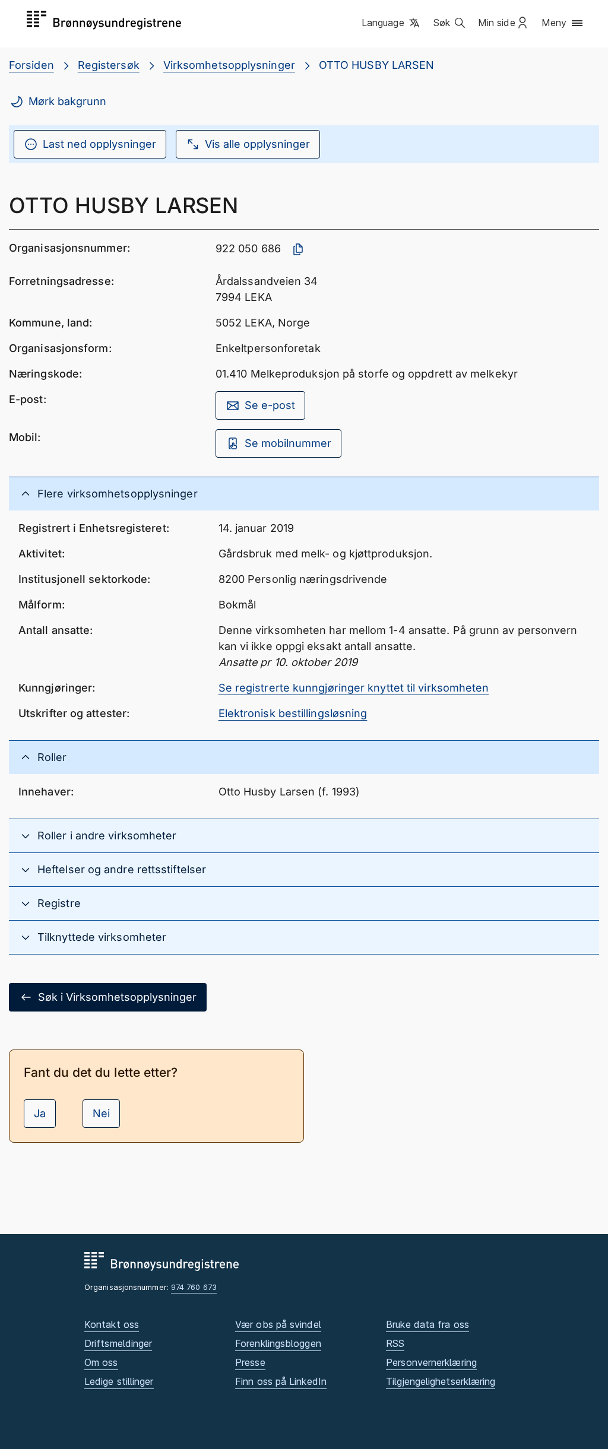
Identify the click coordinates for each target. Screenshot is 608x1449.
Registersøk (109, 65)
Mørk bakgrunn (67, 101)
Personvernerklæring (431, 1362)
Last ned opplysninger (99, 144)
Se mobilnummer (288, 443)
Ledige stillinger (119, 1381)
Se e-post (270, 405)
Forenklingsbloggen (278, 1343)
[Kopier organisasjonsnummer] (298, 249)
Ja (40, 1113)
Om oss (101, 1362)
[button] (392, 23)
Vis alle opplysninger (257, 144)
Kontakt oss (111, 1324)
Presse (250, 1362)
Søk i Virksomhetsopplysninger (117, 997)
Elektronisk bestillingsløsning (293, 713)
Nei (101, 1113)
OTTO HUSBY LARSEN (377, 65)
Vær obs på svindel (278, 1324)
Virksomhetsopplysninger (229, 65)
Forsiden (31, 65)
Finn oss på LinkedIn (281, 1381)
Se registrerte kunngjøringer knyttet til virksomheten (353, 687)
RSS (395, 1343)
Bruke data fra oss (427, 1324)
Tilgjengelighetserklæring (440, 1381)
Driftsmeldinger (118, 1343)
